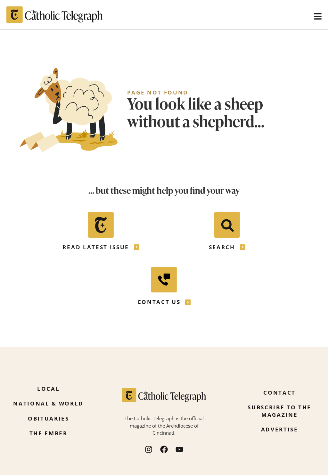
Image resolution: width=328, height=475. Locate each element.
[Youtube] (179, 449)
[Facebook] (164, 449)
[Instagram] (148, 449)
